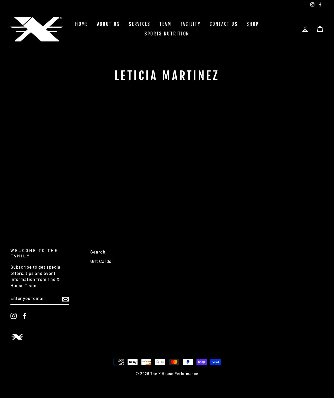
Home (81, 24)
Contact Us (223, 24)
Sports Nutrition (167, 34)
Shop (253, 24)
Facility (191, 24)
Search (97, 251)
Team (165, 24)
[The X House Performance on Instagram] (13, 315)
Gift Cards (100, 261)
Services (139, 24)
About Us (108, 24)
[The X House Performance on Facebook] (25, 315)
